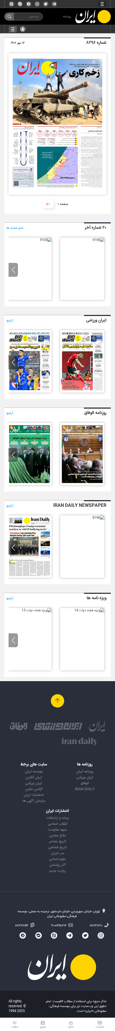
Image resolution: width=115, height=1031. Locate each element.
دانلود (71, 1027)
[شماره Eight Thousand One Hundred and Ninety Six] (98, 517)
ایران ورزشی (84, 777)
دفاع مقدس (57, 836)
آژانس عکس (34, 789)
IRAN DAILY (85, 789)
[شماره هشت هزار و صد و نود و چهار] (29, 391)
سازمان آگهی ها (33, 801)
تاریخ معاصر (57, 841)
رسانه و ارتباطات (57, 818)
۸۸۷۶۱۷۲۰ (96, 925)
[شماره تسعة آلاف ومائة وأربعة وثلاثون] (82, 484)
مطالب (14, 1027)
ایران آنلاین (34, 777)
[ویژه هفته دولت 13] (37, 610)
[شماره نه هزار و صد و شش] (98, 240)
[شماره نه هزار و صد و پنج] (46, 240)
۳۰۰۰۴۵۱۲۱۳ (59, 925)
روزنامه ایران (84, 772)
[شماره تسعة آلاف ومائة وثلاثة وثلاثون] (29, 484)
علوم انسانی (57, 859)
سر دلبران (57, 853)
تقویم (43, 1027)
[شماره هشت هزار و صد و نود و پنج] (82, 391)
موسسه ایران (34, 772)
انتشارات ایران (34, 795)
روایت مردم (57, 871)
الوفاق (85, 783)
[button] (13, 270)
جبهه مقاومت (57, 830)
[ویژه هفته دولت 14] (89, 610)
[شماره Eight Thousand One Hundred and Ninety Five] (29, 577)
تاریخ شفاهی (57, 847)
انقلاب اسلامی (57, 824)
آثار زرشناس (57, 865)
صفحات (99, 1027)
